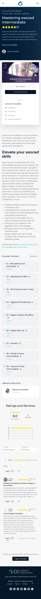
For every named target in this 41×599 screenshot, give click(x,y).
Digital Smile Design (11, 14)
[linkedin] (21, 589)
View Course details (10, 45)
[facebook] (14, 589)
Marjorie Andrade (20, 390)
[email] (11, 589)
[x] (32, 589)
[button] (12, 470)
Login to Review (20, 559)
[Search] (37, 3)
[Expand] (4, 264)
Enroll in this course (20, 92)
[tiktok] (25, 589)
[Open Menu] (3, 3)
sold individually (20, 247)
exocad (25, 14)
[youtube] (28, 589)
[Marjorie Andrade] (7, 390)
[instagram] (18, 589)
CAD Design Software (12, 11)
